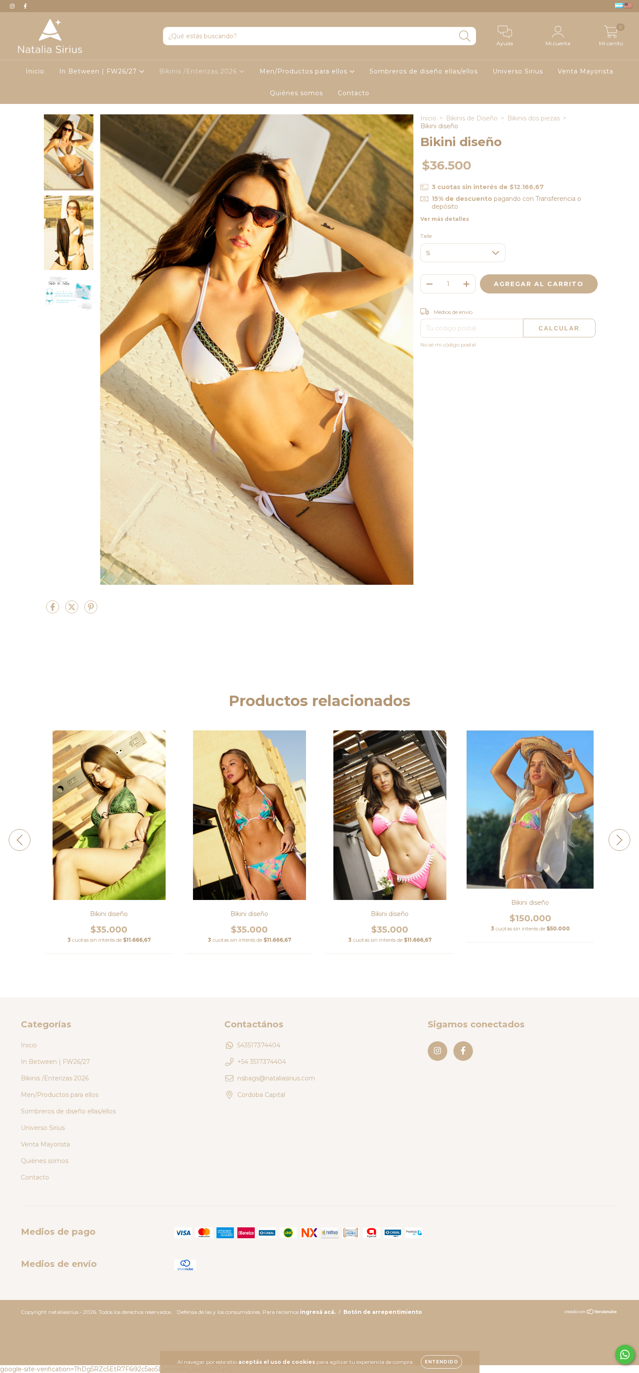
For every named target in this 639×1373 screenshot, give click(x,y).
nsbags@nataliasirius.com (276, 1078)
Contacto (353, 93)
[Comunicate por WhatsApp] (625, 1354)
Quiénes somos (296, 93)
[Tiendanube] (591, 1313)
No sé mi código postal (448, 344)
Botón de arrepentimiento (382, 1312)
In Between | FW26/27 (99, 71)
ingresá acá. (318, 1312)
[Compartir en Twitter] (72, 610)
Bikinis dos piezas (533, 118)
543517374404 (258, 1045)
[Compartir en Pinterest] (90, 610)
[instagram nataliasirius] (13, 6)
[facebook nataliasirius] (25, 6)
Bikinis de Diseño (472, 118)
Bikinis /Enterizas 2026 (199, 71)
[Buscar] (465, 36)
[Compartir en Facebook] (53, 610)
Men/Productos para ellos (304, 71)
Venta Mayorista (585, 71)
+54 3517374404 (261, 1062)
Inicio (35, 71)
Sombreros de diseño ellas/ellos (423, 71)
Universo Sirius (518, 71)
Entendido (441, 1362)
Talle (426, 236)
